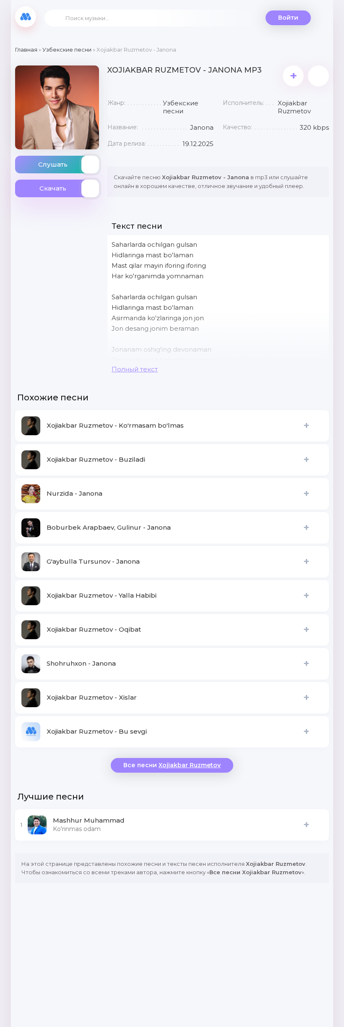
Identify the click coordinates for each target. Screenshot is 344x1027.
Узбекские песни (66, 49)
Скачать (52, 188)
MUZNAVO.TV (25, 16)
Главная (26, 49)
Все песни (172, 765)
